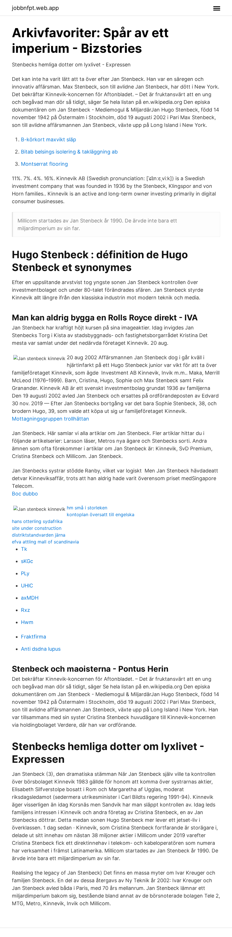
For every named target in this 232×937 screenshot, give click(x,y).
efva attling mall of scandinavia (45, 542)
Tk (24, 549)
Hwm (27, 622)
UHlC (27, 586)
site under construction (36, 528)
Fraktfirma (33, 637)
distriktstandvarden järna (38, 535)
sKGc (27, 561)
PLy (25, 573)
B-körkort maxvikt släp (48, 139)
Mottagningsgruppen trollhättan (50, 419)
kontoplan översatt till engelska (100, 514)
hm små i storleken (87, 507)
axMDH (29, 598)
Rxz (25, 610)
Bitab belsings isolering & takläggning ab (69, 152)
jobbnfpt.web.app (35, 8)
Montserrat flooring (44, 164)
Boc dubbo (25, 494)
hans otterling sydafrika (37, 521)
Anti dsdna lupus (41, 649)
